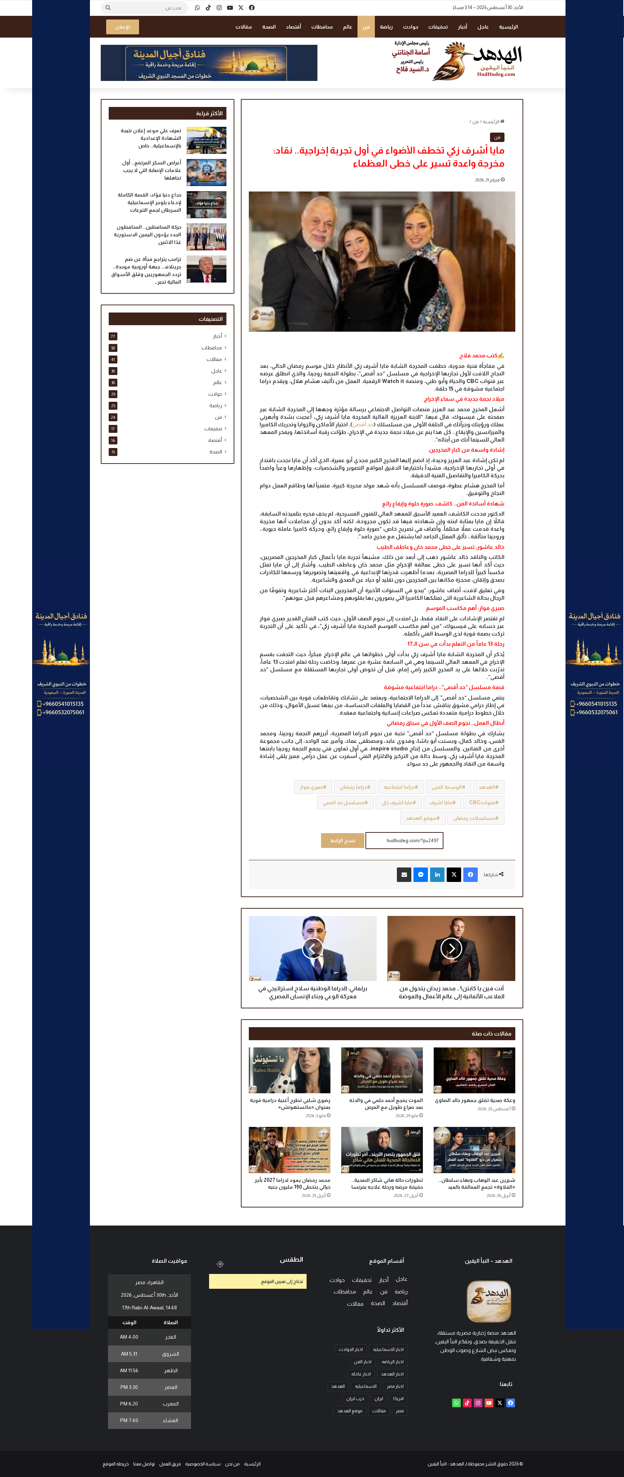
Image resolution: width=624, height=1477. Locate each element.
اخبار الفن (363, 1361)
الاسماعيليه (366, 1386)
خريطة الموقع (116, 1464)
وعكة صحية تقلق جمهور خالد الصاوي (475, 1100)
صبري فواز (311, 787)
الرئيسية (508, 27)
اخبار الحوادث (351, 1349)
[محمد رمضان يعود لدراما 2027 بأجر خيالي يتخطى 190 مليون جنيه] (289, 1150)
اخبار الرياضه (393, 1361)
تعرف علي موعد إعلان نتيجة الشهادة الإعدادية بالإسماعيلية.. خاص (151, 138)
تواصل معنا (144, 1464)
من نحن (232, 1464)
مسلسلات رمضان (474, 818)
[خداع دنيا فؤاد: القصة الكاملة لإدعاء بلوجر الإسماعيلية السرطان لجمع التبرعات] (206, 204)
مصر (400, 1410)
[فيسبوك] (470, 874)
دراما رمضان (353, 787)
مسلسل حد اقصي (343, 802)
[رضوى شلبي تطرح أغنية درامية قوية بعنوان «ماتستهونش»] (289, 1070)
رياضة (386, 27)
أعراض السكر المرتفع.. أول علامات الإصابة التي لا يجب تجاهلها (151, 170)
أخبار (462, 27)
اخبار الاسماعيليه (388, 1349)
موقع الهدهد (421, 818)
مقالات (243, 27)
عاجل (483, 27)
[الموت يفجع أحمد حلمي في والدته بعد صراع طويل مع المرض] (382, 1070)
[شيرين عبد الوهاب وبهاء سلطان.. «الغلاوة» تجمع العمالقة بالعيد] (474, 1150)
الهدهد (487, 787)
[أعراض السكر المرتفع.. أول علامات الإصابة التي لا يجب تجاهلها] (206, 172)
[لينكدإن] (437, 874)
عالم (347, 27)
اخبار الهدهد (392, 1374)
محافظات (322, 27)
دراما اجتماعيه (399, 787)
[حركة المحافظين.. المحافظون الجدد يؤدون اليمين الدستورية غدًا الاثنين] (206, 236)
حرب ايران (355, 1398)
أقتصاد (293, 27)
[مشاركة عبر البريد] (404, 874)
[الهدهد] (456, 60)
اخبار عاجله (361, 1374)
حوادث (410, 27)
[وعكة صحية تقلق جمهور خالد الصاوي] (474, 1070)
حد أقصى (363, 424)
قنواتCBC (482, 802)
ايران (378, 1398)
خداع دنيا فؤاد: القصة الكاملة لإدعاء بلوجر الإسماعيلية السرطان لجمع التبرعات (149, 202)
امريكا (398, 1398)
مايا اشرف (440, 802)
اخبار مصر (395, 1386)
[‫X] (454, 874)
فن (366, 27)
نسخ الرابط (342, 840)
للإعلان (122, 27)
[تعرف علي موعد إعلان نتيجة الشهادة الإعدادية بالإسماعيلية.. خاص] (206, 140)
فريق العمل (170, 1464)
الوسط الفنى (447, 787)
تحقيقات (438, 27)
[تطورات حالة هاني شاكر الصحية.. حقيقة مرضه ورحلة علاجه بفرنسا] (382, 1150)
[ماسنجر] (420, 874)
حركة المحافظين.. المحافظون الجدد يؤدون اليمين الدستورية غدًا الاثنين (147, 234)
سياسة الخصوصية (203, 1464)
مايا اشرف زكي (396, 802)
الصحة (269, 27)
